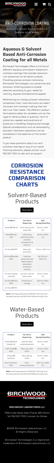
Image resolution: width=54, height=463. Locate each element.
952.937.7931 (18, 416)
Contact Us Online (37, 416)
